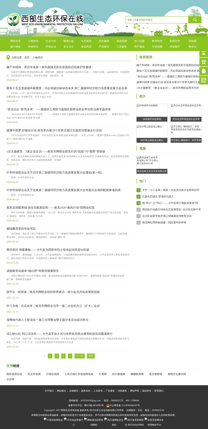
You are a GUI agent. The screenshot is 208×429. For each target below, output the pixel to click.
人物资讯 (33, 41)
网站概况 (61, 391)
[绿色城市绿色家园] (151, 112)
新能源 (192, 41)
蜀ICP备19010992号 (94, 405)
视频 (142, 148)
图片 (142, 96)
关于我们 (49, 391)
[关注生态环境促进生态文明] (186, 112)
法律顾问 (73, 391)
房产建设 (139, 46)
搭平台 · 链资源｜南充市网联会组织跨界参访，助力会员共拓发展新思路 (53, 292)
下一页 (79, 356)
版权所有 (146, 391)
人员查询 (98, 391)
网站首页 (15, 41)
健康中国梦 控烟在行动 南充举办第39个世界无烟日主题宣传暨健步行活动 (54, 130)
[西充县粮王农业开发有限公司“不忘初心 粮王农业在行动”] (147, 163)
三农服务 (122, 46)
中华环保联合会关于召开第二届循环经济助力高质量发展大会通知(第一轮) (54, 172)
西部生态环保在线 (70, 410)
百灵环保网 (34, 374)
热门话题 (139, 41)
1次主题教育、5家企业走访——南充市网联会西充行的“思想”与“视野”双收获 (55, 151)
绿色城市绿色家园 (152, 119)
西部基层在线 (14, 374)
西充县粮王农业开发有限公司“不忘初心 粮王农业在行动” (152, 172)
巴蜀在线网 (52, 374)
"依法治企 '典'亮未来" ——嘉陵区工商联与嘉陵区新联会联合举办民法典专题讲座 (58, 109)
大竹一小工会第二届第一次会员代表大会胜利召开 (170, 190)
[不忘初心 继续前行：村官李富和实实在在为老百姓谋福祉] (186, 133)
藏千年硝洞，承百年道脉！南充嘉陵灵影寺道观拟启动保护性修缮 (48, 67)
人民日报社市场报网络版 (79, 374)
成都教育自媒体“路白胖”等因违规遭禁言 (32, 270)
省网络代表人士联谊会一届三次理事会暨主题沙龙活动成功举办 (47, 319)
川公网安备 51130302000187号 (125, 405)
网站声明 (134, 391)
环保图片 (175, 46)
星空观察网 (155, 374)
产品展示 (104, 46)
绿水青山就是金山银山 (152, 140)
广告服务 (110, 391)
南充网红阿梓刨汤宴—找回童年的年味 (164, 222)
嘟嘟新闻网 (137, 374)
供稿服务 (122, 391)
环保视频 (157, 46)
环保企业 (51, 46)
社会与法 (51, 41)
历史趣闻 (104, 41)
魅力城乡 (15, 46)
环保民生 (33, 46)
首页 (27, 57)
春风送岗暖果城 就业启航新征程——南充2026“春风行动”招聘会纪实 (50, 207)
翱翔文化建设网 (177, 374)
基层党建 (122, 41)
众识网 (10, 379)
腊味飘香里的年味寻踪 (21, 228)
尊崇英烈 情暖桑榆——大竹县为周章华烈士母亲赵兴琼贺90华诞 (47, 249)
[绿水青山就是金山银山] (151, 133)
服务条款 (85, 391)
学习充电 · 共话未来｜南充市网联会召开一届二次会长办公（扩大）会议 (53, 306)
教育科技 (157, 41)
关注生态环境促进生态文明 (186, 119)
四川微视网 (118, 374)
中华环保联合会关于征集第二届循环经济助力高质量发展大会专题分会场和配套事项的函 (63, 190)
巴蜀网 (103, 374)
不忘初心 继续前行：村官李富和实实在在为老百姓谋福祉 (186, 141)
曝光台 (192, 46)
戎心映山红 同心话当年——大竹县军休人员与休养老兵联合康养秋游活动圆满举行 (59, 333)
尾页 (91, 356)
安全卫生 (68, 46)
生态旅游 (86, 41)
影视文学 (175, 41)
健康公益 (68, 41)
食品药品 (86, 46)
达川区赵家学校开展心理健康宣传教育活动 (167, 216)
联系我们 (158, 391)
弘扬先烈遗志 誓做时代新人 (158, 196)
